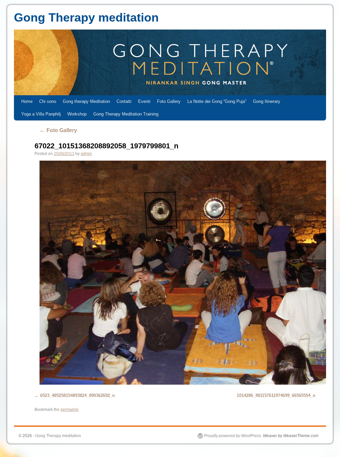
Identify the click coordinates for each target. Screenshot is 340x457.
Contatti (124, 101)
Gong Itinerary (266, 101)
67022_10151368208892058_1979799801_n (106, 146)
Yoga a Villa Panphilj (41, 114)
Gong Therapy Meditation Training (125, 114)
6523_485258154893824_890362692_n (77, 395)
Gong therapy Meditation (86, 101)
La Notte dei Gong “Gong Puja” (216, 101)
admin (86, 153)
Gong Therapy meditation (86, 17)
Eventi (144, 101)
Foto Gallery (169, 101)
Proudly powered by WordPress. (233, 435)
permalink (69, 409)
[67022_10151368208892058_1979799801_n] (177, 273)
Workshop (77, 114)
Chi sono (47, 101)
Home (27, 101)
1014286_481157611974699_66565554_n (276, 395)
